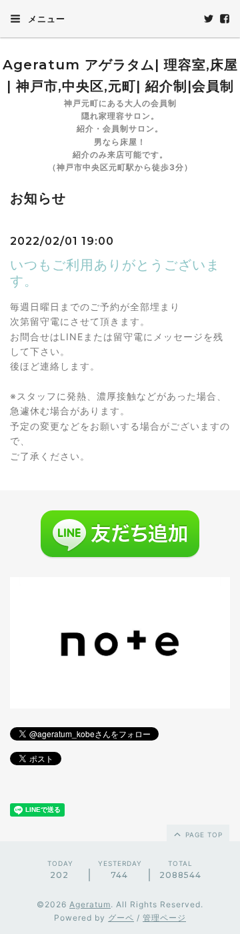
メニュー (45, 18)
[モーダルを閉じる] (120, 467)
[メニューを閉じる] (120, 467)
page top (203, 835)
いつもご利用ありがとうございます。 (115, 273)
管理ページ (164, 918)
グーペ (121, 918)
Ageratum (90, 904)
